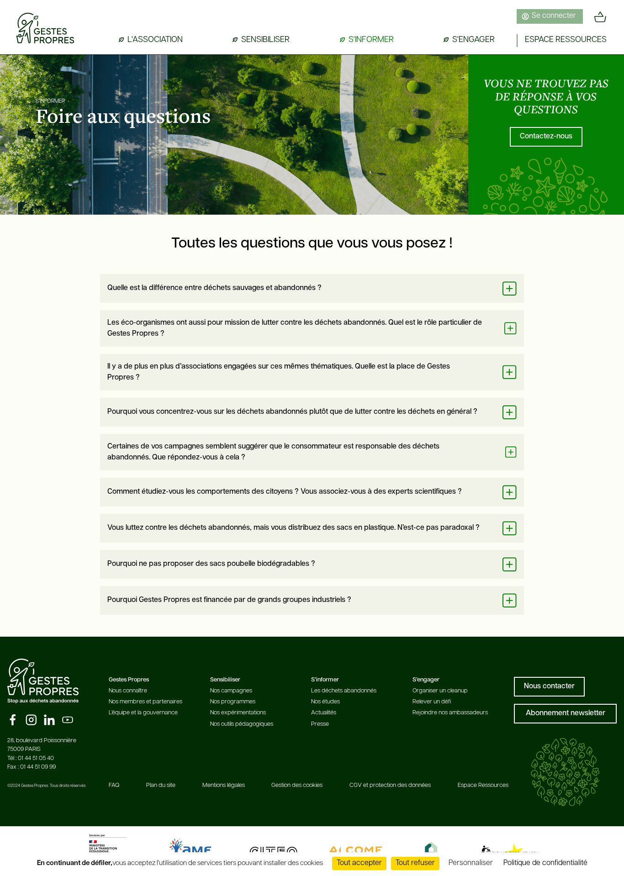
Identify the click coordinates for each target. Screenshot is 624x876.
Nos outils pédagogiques (241, 724)
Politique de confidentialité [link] (545, 863)
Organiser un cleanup (440, 691)
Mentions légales (223, 785)
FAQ (114, 785)
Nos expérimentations (238, 713)
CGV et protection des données (390, 785)
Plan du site (160, 785)
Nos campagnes (231, 691)
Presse (320, 724)
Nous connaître (128, 691)
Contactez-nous (546, 136)
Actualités (323, 713)
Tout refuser (415, 863)
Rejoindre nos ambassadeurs (450, 713)
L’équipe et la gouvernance (143, 713)
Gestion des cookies (297, 785)
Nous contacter (549, 686)
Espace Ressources (483, 785)
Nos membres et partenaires (145, 702)
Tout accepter (359, 863)
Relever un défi (431, 702)
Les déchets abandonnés (343, 691)
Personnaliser (471, 863)
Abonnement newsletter (565, 713)
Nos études (325, 702)
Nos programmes (232, 702)
